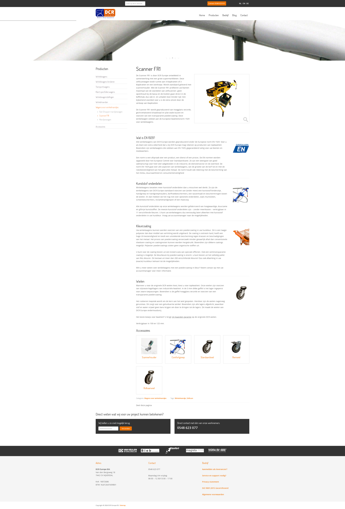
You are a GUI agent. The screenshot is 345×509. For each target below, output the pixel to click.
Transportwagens (103, 86)
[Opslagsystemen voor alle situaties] (195, 453)
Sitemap (123, 505)
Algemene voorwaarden (213, 494)
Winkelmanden (102, 102)
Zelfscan (190, 398)
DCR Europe (106, 14)
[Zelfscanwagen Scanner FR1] (221, 118)
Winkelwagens (101, 76)
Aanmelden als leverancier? (214, 469)
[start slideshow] (166, 58)
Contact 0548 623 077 (216, 3)
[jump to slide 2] (172, 58)
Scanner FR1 (103, 115)
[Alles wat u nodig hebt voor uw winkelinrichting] (127, 453)
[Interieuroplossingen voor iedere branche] (172, 453)
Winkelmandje (180, 398)
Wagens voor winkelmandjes (155, 398)
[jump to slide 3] (175, 58)
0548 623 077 (187, 428)
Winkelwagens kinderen (105, 81)
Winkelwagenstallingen (105, 97)
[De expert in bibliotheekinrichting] (150, 453)
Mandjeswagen (104, 119)
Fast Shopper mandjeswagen (110, 111)
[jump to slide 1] (169, 58)
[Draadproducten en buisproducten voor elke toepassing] (217, 453)
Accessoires (100, 126)
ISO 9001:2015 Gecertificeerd (215, 488)
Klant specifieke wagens (105, 92)
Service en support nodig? (214, 475)
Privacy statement (210, 482)
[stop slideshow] (178, 58)
